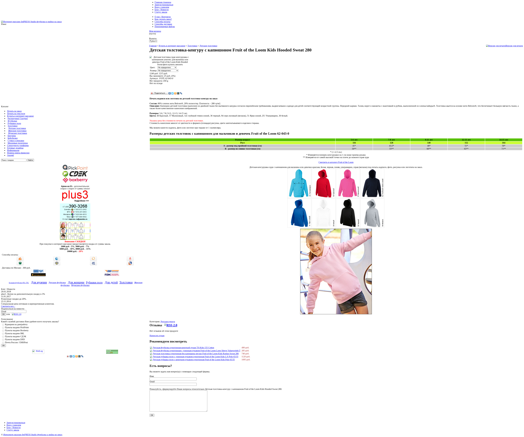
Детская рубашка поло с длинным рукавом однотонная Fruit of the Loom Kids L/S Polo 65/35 (195, 356)
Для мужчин (39, 282)
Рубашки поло (14, 123)
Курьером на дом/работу (16, 324)
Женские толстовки (17, 131)
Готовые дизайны (15, 148)
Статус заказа (161, 12)
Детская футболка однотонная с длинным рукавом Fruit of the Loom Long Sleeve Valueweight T (196, 350)
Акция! (10, 155)
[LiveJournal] (82, 356)
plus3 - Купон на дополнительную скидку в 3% (23, 294)
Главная (153, 46)
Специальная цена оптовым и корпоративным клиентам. (27, 304)
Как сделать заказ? (163, 19)
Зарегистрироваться (164, 5)
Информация (13, 150)
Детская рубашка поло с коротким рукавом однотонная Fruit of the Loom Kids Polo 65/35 (194, 359)
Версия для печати (514, 46)
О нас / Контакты (163, 17)
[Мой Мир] (79, 356)
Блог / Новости (162, 9)
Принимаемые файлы (165, 26)
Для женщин (76, 282)
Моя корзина (155, 31)
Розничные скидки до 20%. (13, 299)
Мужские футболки (80, 285)
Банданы (12, 135)
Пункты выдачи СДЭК (15, 336)
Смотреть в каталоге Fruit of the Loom (335, 162)
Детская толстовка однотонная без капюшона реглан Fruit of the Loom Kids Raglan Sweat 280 (196, 353)
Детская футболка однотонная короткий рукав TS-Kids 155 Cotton (183, 347)
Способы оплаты (162, 21)
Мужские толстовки (17, 133)
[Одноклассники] (76, 356)
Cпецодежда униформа (18, 145)
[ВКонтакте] (70, 356)
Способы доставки (163, 24)
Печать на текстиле (16, 113)
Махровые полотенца (18, 143)
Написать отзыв (157, 335)
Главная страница (163, 2)
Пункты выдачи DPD (15, 339)
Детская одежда (167, 321)
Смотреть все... (8, 306)
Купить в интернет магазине (20, 116)
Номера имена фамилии (18, 153)
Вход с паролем (162, 7)
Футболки (12, 121)
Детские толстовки (17, 128)
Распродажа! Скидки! (18, 118)
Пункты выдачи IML (14, 333)
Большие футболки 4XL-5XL (19, 283)
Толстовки (12, 126)
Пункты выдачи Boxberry (17, 330)
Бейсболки (13, 138)
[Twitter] (73, 356)
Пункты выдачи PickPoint (17, 327)
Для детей (111, 282)
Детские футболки (57, 282)
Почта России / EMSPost (16, 342)
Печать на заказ (14, 111)
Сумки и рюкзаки (16, 140)
